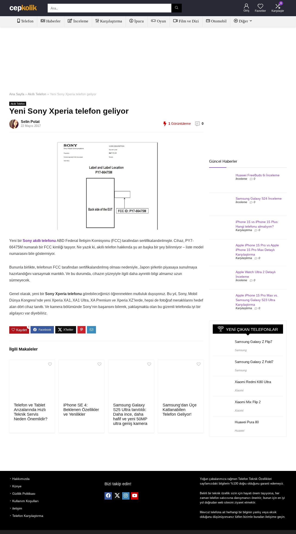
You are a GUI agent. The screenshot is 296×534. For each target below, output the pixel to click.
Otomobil (219, 21)
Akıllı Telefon (37, 94)
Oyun (161, 21)
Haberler (53, 21)
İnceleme (80, 21)
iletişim (17, 508)
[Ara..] (176, 8)
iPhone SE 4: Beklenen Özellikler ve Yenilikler (81, 410)
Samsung (241, 350)
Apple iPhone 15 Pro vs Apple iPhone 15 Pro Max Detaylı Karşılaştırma (257, 249)
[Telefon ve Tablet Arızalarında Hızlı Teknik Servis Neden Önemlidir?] (32, 380)
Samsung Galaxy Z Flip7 (253, 342)
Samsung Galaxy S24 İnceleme (259, 198)
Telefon (27, 21)
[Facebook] (108, 496)
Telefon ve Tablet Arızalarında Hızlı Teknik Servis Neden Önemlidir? (30, 412)
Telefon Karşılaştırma (27, 516)
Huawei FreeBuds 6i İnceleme (258, 175)
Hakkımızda (21, 479)
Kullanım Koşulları (25, 501)
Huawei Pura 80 (247, 422)
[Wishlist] (260, 6)
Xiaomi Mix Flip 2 (248, 402)
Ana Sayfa (16, 94)
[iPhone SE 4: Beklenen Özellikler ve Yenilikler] (81, 380)
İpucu (139, 21)
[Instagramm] (126, 496)
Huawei (239, 430)
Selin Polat (30, 122)
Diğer (243, 21)
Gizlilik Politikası (23, 493)
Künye (17, 486)
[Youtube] (134, 496)
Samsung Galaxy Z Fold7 (254, 362)
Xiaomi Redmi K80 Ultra (253, 382)
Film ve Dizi (189, 21)
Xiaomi (239, 390)
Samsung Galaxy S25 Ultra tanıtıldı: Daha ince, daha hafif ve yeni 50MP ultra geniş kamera (130, 414)
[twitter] (117, 496)
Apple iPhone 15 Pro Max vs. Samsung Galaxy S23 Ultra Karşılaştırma (257, 299)
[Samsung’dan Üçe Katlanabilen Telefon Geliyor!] (180, 380)
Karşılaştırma (111, 21)
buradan (259, 517)
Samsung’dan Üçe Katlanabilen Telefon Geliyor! (180, 410)
